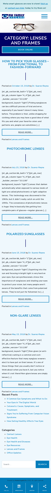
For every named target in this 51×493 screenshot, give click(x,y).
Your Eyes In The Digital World (21, 402)
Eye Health (12, 438)
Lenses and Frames (20, 139)
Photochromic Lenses (25, 149)
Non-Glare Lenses (25, 316)
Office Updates (14, 452)
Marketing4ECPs (21, 480)
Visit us (44, 3)
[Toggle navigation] (44, 16)
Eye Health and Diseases (18, 441)
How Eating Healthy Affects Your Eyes (25, 421)
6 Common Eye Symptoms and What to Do (27, 398)
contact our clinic (16, 8)
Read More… (25, 132)
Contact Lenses (14, 434)
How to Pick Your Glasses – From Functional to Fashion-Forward (25, 64)
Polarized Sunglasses (25, 234)
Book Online (25, 49)
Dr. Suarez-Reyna (40, 86)
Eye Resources (13, 445)
